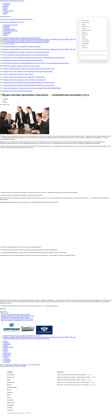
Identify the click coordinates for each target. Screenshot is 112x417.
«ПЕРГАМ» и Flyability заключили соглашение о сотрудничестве (21, 66)
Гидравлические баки (9, 29)
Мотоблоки (6, 27)
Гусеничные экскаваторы (10, 25)
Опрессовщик (7, 32)
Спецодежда (6, 359)
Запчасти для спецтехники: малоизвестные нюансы (17, 19)
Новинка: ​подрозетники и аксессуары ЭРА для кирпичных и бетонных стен (24, 79)
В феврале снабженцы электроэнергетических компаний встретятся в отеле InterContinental (28, 82)
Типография (6, 362)
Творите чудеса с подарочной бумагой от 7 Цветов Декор (17, 318)
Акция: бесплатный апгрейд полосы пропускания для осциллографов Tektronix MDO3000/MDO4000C (32, 88)
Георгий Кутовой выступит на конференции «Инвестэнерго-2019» (22, 38)
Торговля (5, 12)
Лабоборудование (8, 10)
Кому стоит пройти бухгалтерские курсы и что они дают (17, 320)
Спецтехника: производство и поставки (16, 364)
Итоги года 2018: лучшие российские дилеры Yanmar (18, 74)
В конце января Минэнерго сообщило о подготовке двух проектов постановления (26, 40)
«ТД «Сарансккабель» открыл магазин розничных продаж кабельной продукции (26, 42)
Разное (5, 13)
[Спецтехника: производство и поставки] (12, 0)
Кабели (5, 9)
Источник (3, 308)
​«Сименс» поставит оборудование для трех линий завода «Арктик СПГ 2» (24, 77)
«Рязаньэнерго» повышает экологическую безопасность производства (22, 60)
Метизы (5, 8)
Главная (5, 99)
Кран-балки (6, 33)
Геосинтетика (7, 353)
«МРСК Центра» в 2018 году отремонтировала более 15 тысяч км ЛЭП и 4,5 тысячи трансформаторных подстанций (36, 63)
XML (23, 366)
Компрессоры (7, 354)
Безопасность (7, 3)
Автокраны (6, 26)
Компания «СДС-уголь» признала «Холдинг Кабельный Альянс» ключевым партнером (27, 71)
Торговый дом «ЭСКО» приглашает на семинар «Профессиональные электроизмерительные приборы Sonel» (34, 57)
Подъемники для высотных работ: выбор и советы (15, 317)
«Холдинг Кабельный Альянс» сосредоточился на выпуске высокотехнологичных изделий (28, 68)
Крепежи (5, 6)
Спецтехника (7, 360)
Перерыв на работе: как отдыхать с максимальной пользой (17, 315)
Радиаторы (6, 356)
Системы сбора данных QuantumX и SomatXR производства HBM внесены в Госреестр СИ (29, 85)
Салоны (5, 357)
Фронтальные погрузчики (10, 30)
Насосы (5, 35)
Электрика (6, 5)
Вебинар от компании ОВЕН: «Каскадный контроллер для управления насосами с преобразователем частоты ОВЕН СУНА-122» (39, 39)
